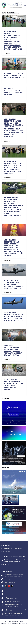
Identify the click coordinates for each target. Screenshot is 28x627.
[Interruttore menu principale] (25, 5)
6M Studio (24, 623)
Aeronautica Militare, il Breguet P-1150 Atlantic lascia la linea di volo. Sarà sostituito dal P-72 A (14, 317)
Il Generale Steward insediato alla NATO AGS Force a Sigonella (14, 76)
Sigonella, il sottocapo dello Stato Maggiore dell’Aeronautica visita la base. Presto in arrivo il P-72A (13, 350)
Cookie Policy (5, 564)
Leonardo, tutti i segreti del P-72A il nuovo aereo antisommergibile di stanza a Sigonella (13, 284)
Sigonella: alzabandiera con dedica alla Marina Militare (13, 91)
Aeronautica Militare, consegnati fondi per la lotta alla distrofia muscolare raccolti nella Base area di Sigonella (13, 167)
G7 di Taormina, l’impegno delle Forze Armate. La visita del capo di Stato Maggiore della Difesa (13, 384)
